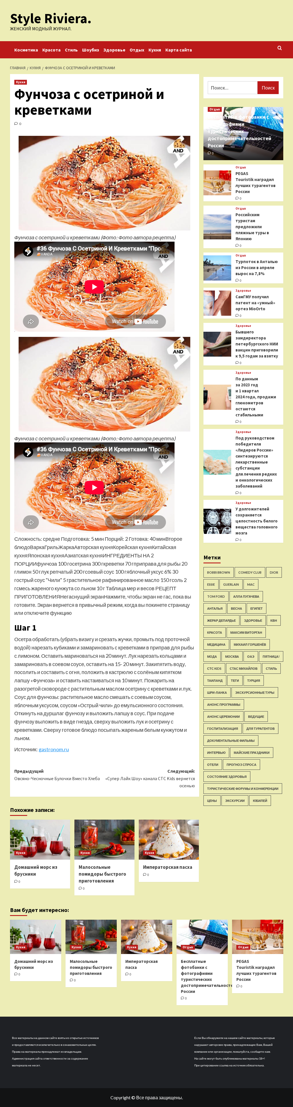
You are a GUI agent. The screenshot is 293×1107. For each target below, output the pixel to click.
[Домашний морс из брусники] (40, 840)
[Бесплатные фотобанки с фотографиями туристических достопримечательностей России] (202, 937)
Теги (235, 680)
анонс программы (223, 704)
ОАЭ (250, 656)
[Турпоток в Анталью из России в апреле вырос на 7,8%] (217, 268)
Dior (274, 572)
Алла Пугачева (246, 596)
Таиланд (215, 680)
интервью (216, 752)
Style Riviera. (51, 18)
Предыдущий (57, 774)
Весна (236, 608)
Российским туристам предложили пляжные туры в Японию (252, 226)
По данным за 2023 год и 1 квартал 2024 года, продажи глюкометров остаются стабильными (255, 397)
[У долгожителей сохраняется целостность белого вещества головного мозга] (217, 521)
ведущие (256, 716)
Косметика (26, 50)
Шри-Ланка (217, 692)
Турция (253, 680)
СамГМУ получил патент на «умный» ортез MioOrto (255, 302)
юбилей (260, 800)
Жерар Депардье (221, 620)
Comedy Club (250, 572)
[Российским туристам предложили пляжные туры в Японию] (217, 227)
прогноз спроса (241, 764)
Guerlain (231, 584)
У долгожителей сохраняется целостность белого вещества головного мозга (256, 521)
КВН (273, 620)
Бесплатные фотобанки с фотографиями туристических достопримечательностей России (239, 131)
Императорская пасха (167, 867)
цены (212, 800)
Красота (51, 50)
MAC (251, 584)
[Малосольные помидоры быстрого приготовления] (104, 840)
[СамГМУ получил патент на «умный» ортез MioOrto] (217, 303)
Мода (212, 656)
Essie (211, 584)
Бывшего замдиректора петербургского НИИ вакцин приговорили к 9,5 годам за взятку (256, 344)
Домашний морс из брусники (35, 870)
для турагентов (260, 728)
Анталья (215, 608)
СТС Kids (214, 668)
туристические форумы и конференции (242, 788)
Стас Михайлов (244, 668)
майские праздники (252, 752)
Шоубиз (90, 50)
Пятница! (271, 656)
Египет (256, 608)
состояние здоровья (227, 776)
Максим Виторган (246, 632)
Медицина (216, 644)
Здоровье (114, 50)
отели (212, 764)
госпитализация (222, 728)
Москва (232, 656)
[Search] (279, 48)
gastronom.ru (54, 749)
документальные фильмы (231, 740)
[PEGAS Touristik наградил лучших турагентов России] (217, 183)
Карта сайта (178, 50)
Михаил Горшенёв (250, 644)
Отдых (137, 50)
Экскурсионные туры (254, 692)
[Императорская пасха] (169, 840)
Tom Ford (216, 596)
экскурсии (235, 800)
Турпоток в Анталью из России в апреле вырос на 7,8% (256, 267)
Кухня (155, 50)
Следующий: (150, 778)
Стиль (71, 50)
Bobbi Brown (218, 572)
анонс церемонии (223, 716)
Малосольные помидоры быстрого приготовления (102, 874)
